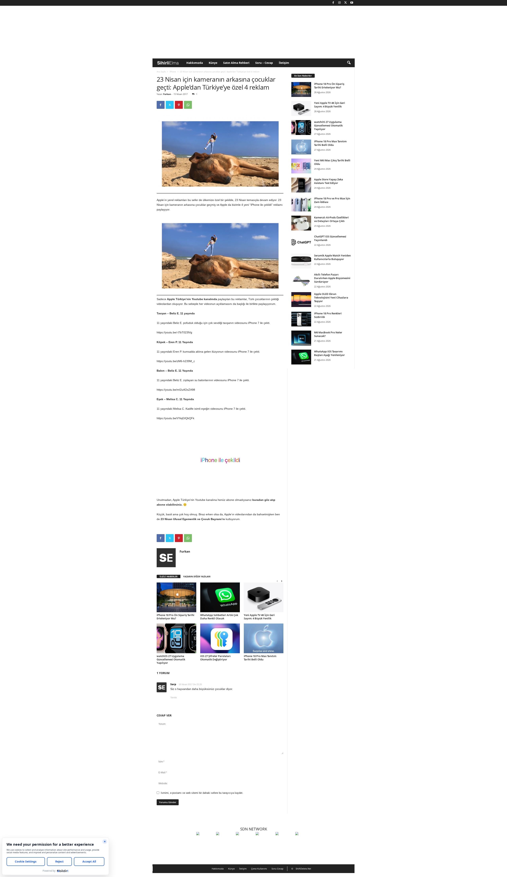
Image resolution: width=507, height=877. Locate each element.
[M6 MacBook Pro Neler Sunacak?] (301, 338)
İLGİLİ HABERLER (168, 576)
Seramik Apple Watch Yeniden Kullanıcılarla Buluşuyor (332, 257)
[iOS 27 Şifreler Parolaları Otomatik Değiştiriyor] (220, 638)
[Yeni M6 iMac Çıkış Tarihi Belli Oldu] (301, 166)
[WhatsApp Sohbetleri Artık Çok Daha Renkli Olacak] (220, 597)
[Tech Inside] (265, 841)
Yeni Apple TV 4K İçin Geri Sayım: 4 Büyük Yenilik (259, 616)
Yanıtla (173, 697)
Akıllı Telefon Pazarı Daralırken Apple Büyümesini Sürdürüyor (332, 278)
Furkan (167, 94)
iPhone (173, 71)
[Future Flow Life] (304, 841)
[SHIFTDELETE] (205, 841)
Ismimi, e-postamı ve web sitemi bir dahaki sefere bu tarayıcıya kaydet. (202, 792)
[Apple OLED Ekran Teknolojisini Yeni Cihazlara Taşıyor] (301, 299)
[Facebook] (333, 3)
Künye (213, 63)
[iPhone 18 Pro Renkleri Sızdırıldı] (301, 319)
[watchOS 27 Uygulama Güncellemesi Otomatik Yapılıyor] (176, 638)
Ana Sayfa (161, 71)
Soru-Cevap (277, 868)
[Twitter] (345, 3)
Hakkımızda (194, 63)
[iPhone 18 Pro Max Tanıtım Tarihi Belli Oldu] (263, 638)
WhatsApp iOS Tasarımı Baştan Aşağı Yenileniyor (329, 353)
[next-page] (281, 581)
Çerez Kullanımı (259, 868)
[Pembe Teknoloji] (284, 841)
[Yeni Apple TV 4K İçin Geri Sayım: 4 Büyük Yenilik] (263, 597)
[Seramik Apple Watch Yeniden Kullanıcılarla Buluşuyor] (301, 261)
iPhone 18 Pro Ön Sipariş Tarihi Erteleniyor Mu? (175, 616)
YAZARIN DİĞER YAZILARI (197, 576)
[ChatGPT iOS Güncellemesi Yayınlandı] (301, 242)
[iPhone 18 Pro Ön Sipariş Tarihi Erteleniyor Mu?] (176, 597)
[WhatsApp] (188, 105)
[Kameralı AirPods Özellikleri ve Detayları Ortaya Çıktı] (301, 223)
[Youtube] (351, 3)
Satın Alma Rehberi (236, 63)
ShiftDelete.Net (303, 868)
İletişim (284, 63)
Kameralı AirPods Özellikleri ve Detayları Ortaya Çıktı (331, 219)
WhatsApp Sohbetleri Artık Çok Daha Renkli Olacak (219, 616)
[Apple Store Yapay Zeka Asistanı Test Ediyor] (301, 185)
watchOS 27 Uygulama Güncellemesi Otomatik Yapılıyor (171, 659)
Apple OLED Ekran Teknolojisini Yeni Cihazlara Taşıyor (331, 297)
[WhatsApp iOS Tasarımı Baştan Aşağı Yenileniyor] (301, 357)
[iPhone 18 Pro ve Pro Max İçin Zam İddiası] (301, 204)
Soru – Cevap (264, 63)
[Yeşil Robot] (245, 841)
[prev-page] (277, 581)
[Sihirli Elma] (225, 841)
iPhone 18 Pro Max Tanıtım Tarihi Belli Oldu (260, 657)
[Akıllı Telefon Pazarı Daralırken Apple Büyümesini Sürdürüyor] (301, 280)
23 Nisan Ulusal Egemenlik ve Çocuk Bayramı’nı (193, 519)
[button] (348, 62)
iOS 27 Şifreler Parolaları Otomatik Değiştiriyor (215, 657)
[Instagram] (339, 3)
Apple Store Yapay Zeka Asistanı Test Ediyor (328, 181)
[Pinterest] (179, 105)
